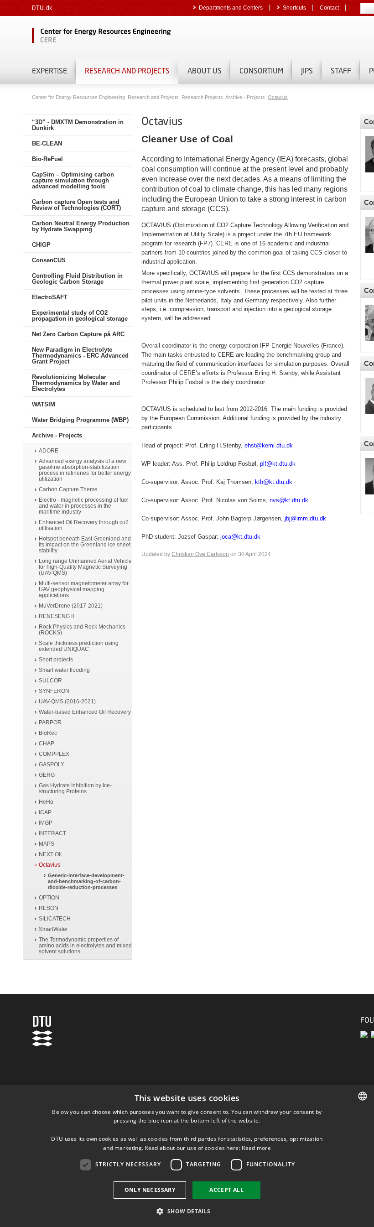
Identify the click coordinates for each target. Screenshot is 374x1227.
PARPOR (50, 723)
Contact (329, 8)
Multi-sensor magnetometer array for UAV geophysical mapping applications (84, 589)
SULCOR (50, 681)
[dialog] (187, 1156)
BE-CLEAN (47, 143)
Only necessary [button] (150, 1190)
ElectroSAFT (50, 297)
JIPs (307, 70)
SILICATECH (55, 919)
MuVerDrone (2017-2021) (71, 606)
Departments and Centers (231, 8)
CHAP (46, 744)
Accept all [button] (226, 1190)
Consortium (261, 70)
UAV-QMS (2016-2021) (67, 702)
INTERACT (52, 834)
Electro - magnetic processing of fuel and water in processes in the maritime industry (84, 506)
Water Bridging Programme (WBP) (80, 419)
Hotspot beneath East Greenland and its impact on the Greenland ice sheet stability (85, 545)
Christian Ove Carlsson (200, 554)
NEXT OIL (51, 855)
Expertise (49, 70)
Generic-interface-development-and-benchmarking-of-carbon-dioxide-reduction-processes (86, 881)
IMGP (45, 823)
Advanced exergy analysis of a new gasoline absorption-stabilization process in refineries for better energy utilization (85, 470)
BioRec (48, 733)
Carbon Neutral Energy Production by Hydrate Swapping (81, 226)
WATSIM (43, 404)
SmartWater (53, 929)
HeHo (46, 802)
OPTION (49, 898)
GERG (47, 775)
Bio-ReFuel (47, 159)
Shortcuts (294, 8)
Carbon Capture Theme (68, 490)
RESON (48, 908)
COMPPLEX (54, 754)
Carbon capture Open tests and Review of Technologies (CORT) (76, 204)
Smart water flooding (64, 670)
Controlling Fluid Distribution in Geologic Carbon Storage (77, 278)
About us (204, 70)
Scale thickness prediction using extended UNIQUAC (79, 646)
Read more (256, 1148)
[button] (186, 1211)
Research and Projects (127, 70)
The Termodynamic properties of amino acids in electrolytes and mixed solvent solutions (85, 946)
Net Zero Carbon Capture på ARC (78, 334)
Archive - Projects (245, 97)
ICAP (45, 813)
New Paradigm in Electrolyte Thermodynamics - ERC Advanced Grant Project (80, 355)
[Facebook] (365, 1034)
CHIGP (41, 244)
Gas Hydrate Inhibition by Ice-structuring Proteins (75, 789)
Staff (341, 70)
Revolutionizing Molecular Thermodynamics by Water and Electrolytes (76, 383)
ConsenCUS (49, 260)
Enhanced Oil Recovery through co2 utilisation (84, 525)
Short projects (56, 660)
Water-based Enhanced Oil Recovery (85, 712)
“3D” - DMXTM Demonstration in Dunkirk (78, 125)
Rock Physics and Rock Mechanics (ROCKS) (82, 630)
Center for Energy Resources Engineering (79, 97)
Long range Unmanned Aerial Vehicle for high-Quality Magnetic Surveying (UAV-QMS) (85, 567)
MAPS (46, 844)
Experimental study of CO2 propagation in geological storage (80, 315)
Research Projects (203, 97)
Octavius (278, 97)
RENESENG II (56, 616)
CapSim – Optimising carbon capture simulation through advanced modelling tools (73, 180)
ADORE (48, 451)
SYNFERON (54, 691)
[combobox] (362, 1096)
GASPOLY (51, 765)
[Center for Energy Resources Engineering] (137, 36)
